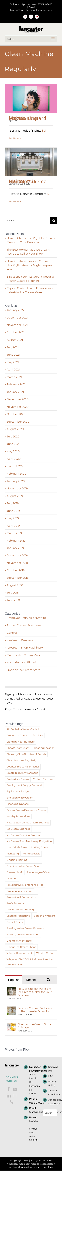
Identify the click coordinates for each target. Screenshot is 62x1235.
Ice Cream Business (20, 640)
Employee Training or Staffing (27, 617)
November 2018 (17, 562)
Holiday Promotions (18, 816)
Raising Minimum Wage (21, 909)
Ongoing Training (17, 859)
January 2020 (16, 481)
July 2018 (13, 592)
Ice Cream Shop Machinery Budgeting (29, 841)
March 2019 (14, 533)
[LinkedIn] (9, 1095)
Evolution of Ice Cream (20, 797)
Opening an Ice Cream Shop (23, 866)
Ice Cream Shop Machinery (25, 647)
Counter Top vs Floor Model (23, 766)
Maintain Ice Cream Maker (24, 655)
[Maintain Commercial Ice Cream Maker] (31, 162)
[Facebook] (9, 1089)
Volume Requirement (19, 953)
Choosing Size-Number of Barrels (26, 754)
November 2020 (17, 406)
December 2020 (17, 399)
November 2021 (17, 324)
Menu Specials (31, 853)
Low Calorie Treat (17, 847)
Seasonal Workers (44, 915)
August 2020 (15, 429)
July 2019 (13, 503)
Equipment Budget (18, 791)
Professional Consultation (22, 897)
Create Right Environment (22, 772)
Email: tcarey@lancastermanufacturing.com (31, 9)
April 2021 (13, 369)
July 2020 (13, 436)
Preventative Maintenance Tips (25, 884)
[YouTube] (15, 1089)
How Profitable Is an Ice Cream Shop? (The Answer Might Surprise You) (30, 265)
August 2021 (15, 339)
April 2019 (13, 525)
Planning (12, 878)
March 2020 (15, 466)
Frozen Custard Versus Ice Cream (26, 810)
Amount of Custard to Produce (25, 735)
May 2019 (13, 518)
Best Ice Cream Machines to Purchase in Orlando (35, 1010)
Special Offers (15, 922)
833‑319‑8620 (33, 1102)
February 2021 (16, 384)
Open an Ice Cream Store (23, 670)
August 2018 (15, 585)
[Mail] (15, 1095)
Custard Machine (43, 779)
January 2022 (15, 310)
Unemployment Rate (19, 940)
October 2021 (15, 332)
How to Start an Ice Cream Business (28, 822)
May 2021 (13, 362)
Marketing (13, 853)
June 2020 (14, 443)
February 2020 (16, 473)
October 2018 (16, 570)
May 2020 (13, 451)
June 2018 (13, 600)
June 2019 (13, 510)
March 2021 (14, 377)
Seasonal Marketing (18, 915)
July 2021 (13, 347)
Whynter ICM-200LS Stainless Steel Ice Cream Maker (29, 962)
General (12, 632)
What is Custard (45, 953)
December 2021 (17, 317)
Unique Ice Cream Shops (21, 946)
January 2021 (15, 391)
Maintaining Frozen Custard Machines (27, 118)
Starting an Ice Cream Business (25, 928)
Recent (31, 980)
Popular (13, 980)
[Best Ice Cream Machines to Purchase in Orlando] (11, 1008)
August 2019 (15, 496)
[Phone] (12, 1102)
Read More (14, 138)
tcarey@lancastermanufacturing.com (33, 1111)
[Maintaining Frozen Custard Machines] (31, 98)
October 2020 (16, 414)
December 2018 (17, 555)
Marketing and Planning (23, 662)
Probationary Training (19, 891)
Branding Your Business (20, 741)
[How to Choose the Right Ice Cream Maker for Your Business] (11, 989)
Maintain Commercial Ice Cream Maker (28, 181)
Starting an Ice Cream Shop (23, 934)
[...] (44, 130)
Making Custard (40, 847)
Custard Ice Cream (18, 779)
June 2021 (13, 354)
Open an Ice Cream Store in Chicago (36, 1026)
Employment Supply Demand (24, 785)
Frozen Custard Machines (24, 625)
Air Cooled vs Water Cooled (23, 729)
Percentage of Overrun (40, 872)
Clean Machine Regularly (21, 760)
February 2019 (16, 540)
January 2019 (15, 548)
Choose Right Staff (17, 747)
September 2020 (18, 421)
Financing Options (17, 803)
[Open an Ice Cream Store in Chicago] (11, 1024)
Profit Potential (15, 903)
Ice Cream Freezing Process (23, 835)
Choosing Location (44, 747)
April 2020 (14, 458)
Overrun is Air (15, 872)
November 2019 (17, 488)
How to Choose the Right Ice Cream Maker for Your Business (35, 992)
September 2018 (18, 577)
